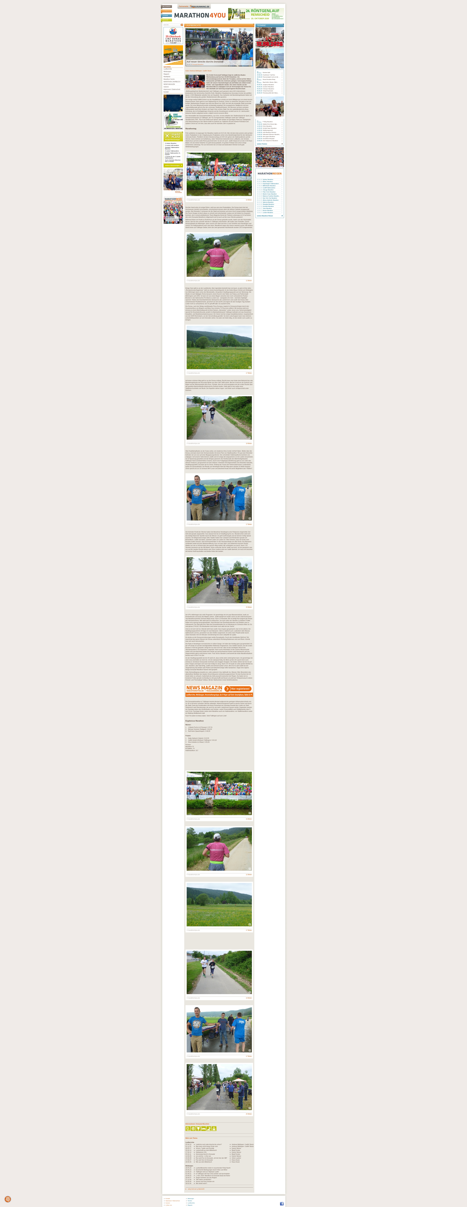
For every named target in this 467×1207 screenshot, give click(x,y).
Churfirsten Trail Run (269, 75)
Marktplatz (167, 76)
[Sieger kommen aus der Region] (195, 1177)
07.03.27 (259, 208)
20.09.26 (259, 183)
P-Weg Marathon (268, 121)
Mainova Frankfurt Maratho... (271, 196)
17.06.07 (188, 1160)
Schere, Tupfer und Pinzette (205, 1148)
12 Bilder (249, 280)
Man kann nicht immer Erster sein (207, 1146)
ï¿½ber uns (169, 1205)
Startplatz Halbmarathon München (172, 148)
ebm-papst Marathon (269, 136)
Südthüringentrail (268, 130)
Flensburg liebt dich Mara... (271, 93)
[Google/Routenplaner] (214, 1128)
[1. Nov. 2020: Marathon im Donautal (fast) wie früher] (195, 1175)
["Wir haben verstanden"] (195, 1179)
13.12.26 (259, 206)
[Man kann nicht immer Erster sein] (195, 1146)
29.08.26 (259, 75)
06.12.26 (259, 202)
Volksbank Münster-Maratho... (271, 134)
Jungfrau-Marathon (268, 84)
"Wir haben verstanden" (203, 1179)
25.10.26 (259, 194)
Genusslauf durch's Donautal (205, 1154)
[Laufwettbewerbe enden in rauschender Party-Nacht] (195, 1168)
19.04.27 (259, 210)
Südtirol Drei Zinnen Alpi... (270, 124)
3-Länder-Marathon (170, 143)
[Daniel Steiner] (231, 1148)
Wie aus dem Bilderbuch (204, 1162)
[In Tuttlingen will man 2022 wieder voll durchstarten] (195, 1173)
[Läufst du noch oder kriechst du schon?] (195, 1144)
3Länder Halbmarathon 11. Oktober (172, 153)
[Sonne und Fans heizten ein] (195, 1181)
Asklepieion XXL (201, 1152)
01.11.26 (259, 198)
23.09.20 (188, 1176)
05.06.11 (188, 1154)
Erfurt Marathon (267, 126)
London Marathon (268, 212)
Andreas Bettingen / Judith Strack (200, 71)
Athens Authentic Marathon (270, 200)
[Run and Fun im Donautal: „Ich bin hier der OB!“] (195, 1158)
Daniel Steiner (236, 1148)
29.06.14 (188, 1150)
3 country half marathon (172, 145)
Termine (165, 15)
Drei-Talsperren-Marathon (270, 140)
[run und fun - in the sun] (195, 1156)
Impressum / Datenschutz (172, 89)
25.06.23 (188, 1144)
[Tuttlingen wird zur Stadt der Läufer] (195, 1171)
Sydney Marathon (268, 179)
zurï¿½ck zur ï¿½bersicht (196, 1189)
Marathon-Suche (169, 79)
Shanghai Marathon (268, 204)
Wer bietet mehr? (201, 1183)
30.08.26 (259, 179)
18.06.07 (188, 1177)
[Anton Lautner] (231, 1158)
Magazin (165, 20)
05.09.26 (259, 84)
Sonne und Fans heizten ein (205, 1181)
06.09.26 (259, 93)
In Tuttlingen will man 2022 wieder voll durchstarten (213, 1174)
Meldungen (166, 6)
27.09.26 (259, 185)
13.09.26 (259, 132)
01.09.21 (188, 1174)
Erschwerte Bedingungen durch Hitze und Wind (211, 1170)
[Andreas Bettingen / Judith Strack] (231, 1144)
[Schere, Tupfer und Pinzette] (195, 1148)
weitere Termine (262, 144)
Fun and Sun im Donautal (204, 1160)
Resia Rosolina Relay (269, 79)
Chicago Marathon (268, 190)
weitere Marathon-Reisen (265, 216)
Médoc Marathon (268, 181)
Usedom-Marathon (268, 86)
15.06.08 (188, 1158)
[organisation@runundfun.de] (193, 1128)
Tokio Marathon (267, 208)
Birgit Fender (236, 1150)
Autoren (166, 87)
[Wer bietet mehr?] (195, 1183)
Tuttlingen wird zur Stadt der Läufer (207, 1172)
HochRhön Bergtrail (268, 138)
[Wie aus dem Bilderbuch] (195, 1162)
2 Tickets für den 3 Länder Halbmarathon (172, 157)
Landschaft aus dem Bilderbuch (206, 1150)
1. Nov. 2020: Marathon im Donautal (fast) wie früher (213, 1176)
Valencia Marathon (268, 202)
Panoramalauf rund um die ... (271, 77)
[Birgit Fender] (231, 1150)
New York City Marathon (270, 198)
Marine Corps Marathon (270, 194)
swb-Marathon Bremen (269, 132)
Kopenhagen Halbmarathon (271, 183)
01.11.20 (188, 1146)
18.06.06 (188, 1162)
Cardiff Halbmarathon (269, 187)
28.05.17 (188, 1148)
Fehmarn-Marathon (268, 89)
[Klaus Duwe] (231, 1160)
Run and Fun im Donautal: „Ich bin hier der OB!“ (211, 1158)
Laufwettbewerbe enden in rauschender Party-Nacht (213, 1168)
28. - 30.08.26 (259, 72)
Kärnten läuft (266, 72)
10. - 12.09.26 (259, 122)
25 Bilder (249, 607)
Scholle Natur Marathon (270, 128)
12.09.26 (259, 124)
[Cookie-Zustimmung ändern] (8, 1199)
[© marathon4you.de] (219, 195)
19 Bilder (249, 443)
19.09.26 (259, 140)
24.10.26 (259, 192)
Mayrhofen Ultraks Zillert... (270, 82)
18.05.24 (188, 1168)
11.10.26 (259, 190)
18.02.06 (188, 1183)
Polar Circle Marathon (269, 192)
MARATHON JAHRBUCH (172, 82)
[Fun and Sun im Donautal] (195, 1160)
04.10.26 (259, 187)
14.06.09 (188, 1156)
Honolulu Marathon (268, 206)
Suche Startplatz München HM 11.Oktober (172, 160)
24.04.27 (259, 212)
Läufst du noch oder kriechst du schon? (209, 1144)
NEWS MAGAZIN (169, 84)
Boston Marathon (268, 210)
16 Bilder (249, 200)
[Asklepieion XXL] (195, 1152)
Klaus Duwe (236, 1160)
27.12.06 (188, 1179)
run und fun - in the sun (203, 1156)
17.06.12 (188, 1152)
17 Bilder (249, 373)
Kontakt (166, 92)
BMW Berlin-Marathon (269, 185)
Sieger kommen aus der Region (206, 1177)
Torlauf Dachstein (268, 91)
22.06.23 (188, 1172)
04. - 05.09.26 (259, 79)
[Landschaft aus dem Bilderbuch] (195, 1150)
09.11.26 (259, 200)
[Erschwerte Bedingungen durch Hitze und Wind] (195, 1169)
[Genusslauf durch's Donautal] (195, 1154)
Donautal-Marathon (197, 64)
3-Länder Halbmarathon (172, 151)
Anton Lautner (236, 1158)
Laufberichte (167, 11)
